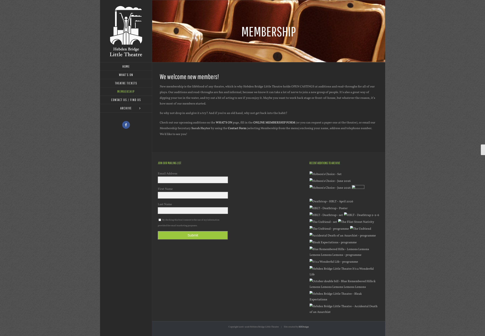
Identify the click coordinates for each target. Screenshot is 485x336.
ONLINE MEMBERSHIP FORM (274, 123)
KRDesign (304, 326)
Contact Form (237, 128)
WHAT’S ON (224, 123)
